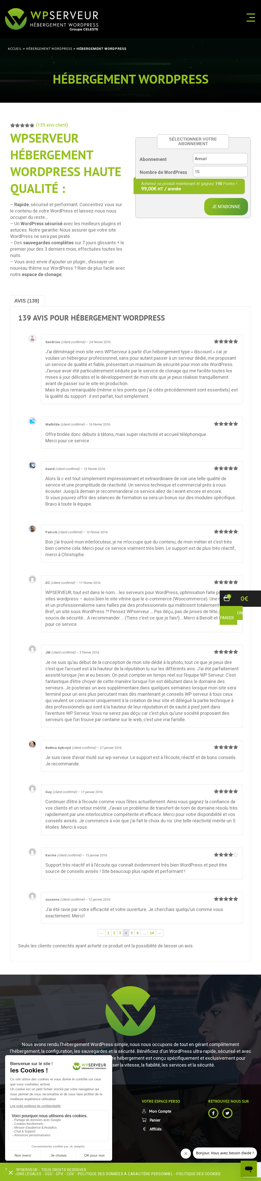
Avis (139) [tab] (26, 301)
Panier (155, 1120)
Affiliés (156, 1128)
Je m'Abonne (226, 206)
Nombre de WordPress (163, 172)
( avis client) (52, 125)
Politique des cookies (198, 1174)
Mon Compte (160, 1111)
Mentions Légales (23, 1174)
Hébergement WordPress (49, 49)
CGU (48, 1174)
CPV (59, 1174)
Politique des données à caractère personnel (125, 1174)
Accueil (15, 49)
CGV (70, 1174)
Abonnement (153, 159)
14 (152, 933)
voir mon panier (231, 615)
